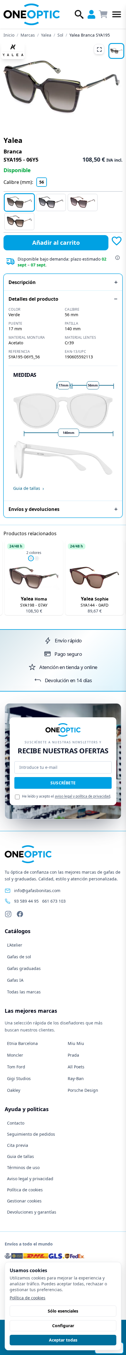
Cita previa (17, 1145)
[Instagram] (8, 914)
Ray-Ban (76, 1078)
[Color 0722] (19, 221)
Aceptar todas (63, 1340)
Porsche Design (83, 1090)
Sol (60, 35)
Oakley (13, 1090)
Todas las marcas (24, 992)
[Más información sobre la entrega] (117, 257)
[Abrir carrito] (103, 14)
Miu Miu (76, 1043)
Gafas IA (15, 980)
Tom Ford (16, 1067)
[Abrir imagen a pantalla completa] (99, 49)
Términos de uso (23, 1167)
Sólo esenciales (63, 1311)
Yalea (46, 35)
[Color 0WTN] (82, 202)
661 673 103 (54, 901)
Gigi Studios (19, 1078)
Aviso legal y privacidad (30, 1178)
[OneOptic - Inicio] (32, 14)
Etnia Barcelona (22, 1043)
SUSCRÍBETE (63, 783)
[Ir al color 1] (30, 558)
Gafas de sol (19, 956)
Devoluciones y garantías (31, 1212)
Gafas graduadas (24, 968)
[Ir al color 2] (36, 558)
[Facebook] (19, 914)
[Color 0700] (51, 202)
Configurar (63, 1325)
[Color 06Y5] (19, 202)
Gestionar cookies (24, 1201)
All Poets (76, 1067)
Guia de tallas (20, 1156)
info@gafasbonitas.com (37, 890)
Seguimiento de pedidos (31, 1134)
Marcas (28, 35)
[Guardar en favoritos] (116, 241)
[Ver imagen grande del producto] (61, 87)
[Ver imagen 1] (116, 51)
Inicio (9, 35)
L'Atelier (14, 945)
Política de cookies (25, 1190)
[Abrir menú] (116, 14)
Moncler (15, 1055)
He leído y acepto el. (66, 796)
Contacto (15, 1123)
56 (41, 182)
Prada (73, 1055)
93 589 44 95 (26, 901)
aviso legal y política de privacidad (82, 796)
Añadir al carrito (56, 243)
